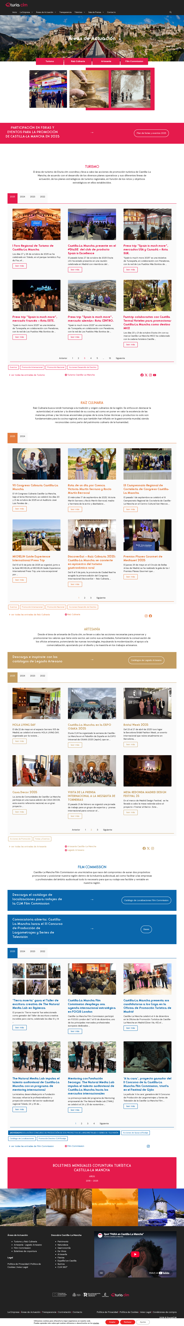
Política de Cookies (129, 1312)
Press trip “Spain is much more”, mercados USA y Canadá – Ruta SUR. (146, 249)
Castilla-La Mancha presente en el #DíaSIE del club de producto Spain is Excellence (92, 249)
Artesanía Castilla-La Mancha (81, 846)
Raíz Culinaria (78, 61)
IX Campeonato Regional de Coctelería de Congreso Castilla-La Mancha (146, 489)
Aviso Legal (22, 1267)
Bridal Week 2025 (136, 724)
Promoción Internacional (32, 367)
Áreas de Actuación (44, 12)
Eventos (13, 367)
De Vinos (62, 1251)
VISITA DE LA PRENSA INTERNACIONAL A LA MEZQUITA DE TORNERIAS (91, 795)
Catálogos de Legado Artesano (146, 660)
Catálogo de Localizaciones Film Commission (146, 900)
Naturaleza (63, 1244)
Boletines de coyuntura (25, 1251)
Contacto (111, 12)
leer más (19, 265)
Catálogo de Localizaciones (22, 1138)
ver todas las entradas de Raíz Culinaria (30, 614)
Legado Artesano (75, 850)
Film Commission (134, 61)
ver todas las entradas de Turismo (28, 375)
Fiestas (61, 1257)
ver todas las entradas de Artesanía (28, 846)
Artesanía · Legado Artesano (28, 1244)
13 (110, 358)
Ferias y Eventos (42, 839)
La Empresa (25, 12)
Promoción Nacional (55, 367)
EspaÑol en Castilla (67, 1260)
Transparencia (65, 12)
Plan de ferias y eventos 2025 (151, 133)
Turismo (50, 61)
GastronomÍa (64, 1248)
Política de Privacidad (18, 1264)
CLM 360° (62, 1267)
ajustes (96, 1323)
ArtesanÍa (62, 1254)
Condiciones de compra (164, 1312)
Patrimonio (63, 1241)
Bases (146, 929)
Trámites (78, 12)
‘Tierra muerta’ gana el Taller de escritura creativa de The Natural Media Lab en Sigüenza (36, 1004)
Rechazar (127, 1322)
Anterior (63, 358)
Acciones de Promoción (20, 839)
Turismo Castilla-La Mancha (81, 374)
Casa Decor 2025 (25, 792)
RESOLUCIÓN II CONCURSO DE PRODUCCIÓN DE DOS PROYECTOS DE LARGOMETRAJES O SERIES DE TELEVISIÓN (64, 1133)
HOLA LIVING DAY (24, 724)
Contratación (64, 1312)
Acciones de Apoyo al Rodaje (135, 1133)
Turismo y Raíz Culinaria (25, 1241)
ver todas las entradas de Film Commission (32, 1146)
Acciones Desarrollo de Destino (82, 367)
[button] (170, 12)
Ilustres (61, 1264)
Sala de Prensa (94, 12)
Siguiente (120, 358)
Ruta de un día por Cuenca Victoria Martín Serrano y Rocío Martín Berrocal (89, 489)
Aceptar (112, 1322)
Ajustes (143, 1322)
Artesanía (106, 61)
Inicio (15, 12)
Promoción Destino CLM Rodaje (52, 1138)
